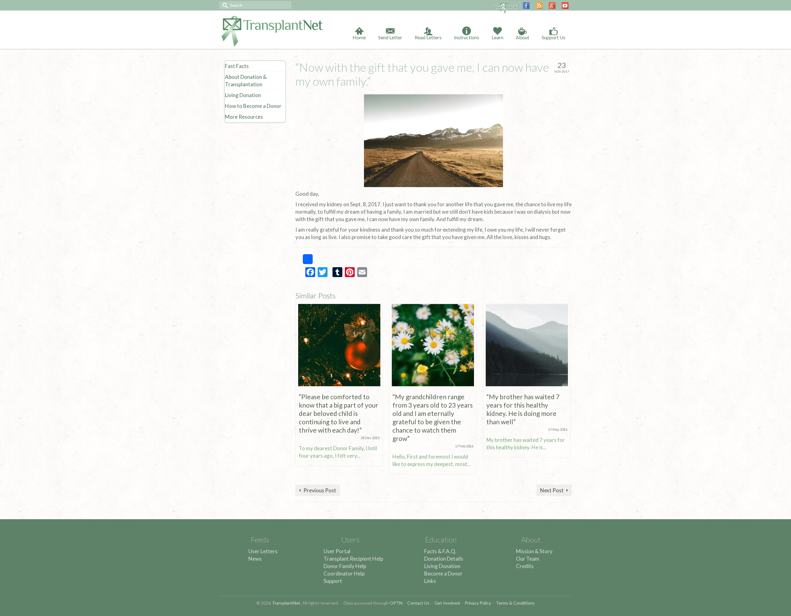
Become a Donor (443, 573)
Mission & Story (534, 551)
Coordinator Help (344, 573)
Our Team (527, 558)
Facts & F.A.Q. (440, 551)
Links (430, 581)
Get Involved (447, 602)
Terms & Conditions (515, 602)
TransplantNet (286, 602)
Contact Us (418, 602)
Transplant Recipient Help (353, 558)
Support (333, 581)
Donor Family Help (345, 566)
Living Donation (442, 566)
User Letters (262, 551)
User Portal (337, 551)
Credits (525, 566)
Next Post (552, 490)
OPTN (396, 602)
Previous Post (319, 490)
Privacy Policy (478, 602)
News (255, 558)
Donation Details (443, 558)
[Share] (303, 259)
